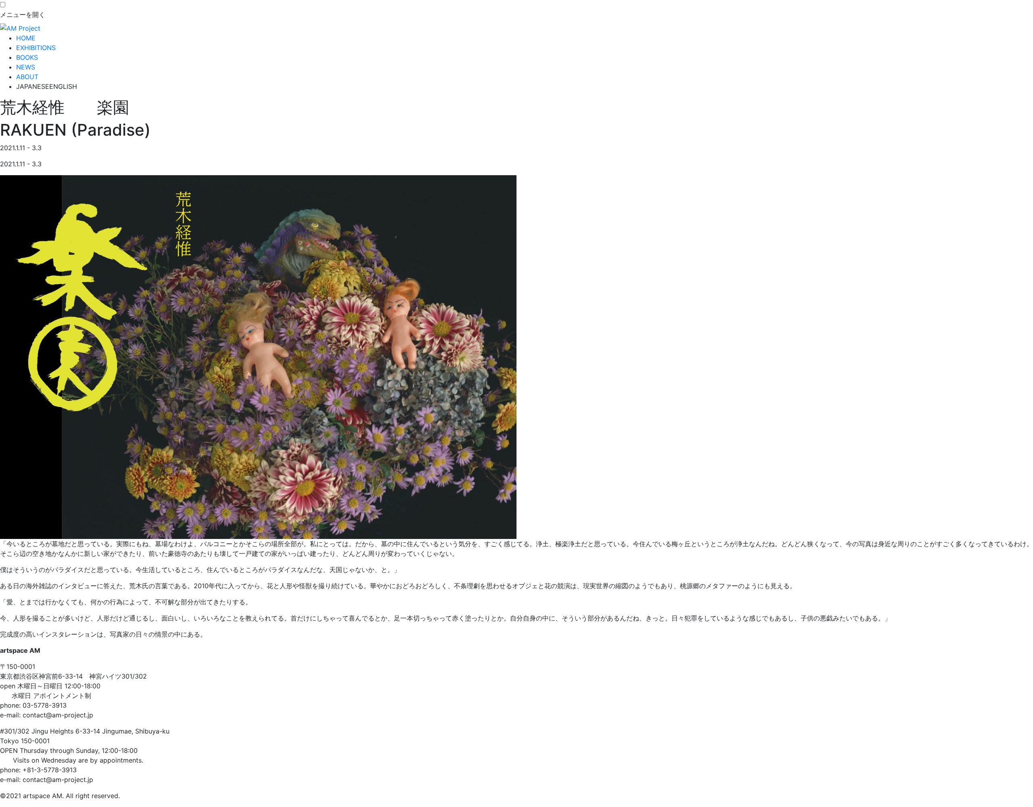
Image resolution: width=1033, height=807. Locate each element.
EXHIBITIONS (36, 48)
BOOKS (27, 57)
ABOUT (27, 77)
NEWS (25, 67)
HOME (26, 38)
